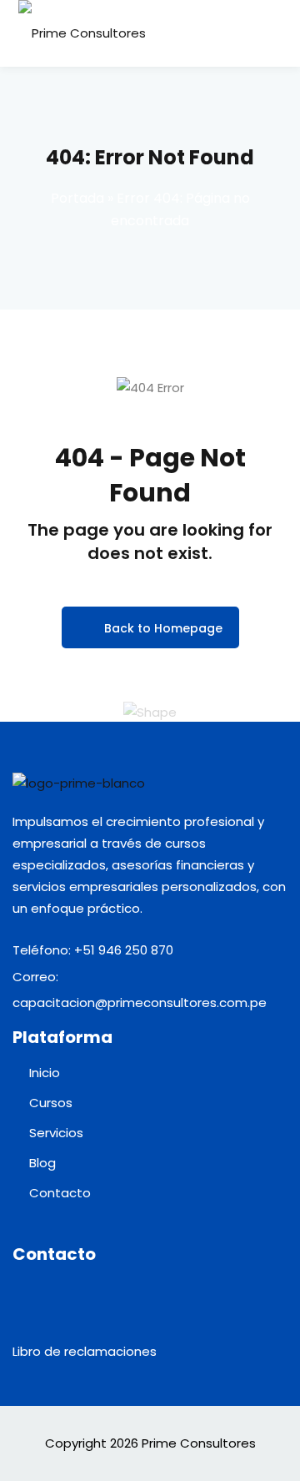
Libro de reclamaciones (84, 1351)
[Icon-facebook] (19, 1307)
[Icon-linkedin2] (53, 1307)
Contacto (60, 1192)
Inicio (44, 1072)
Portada (77, 198)
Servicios (56, 1132)
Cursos (50, 1102)
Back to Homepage (163, 628)
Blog (42, 1162)
